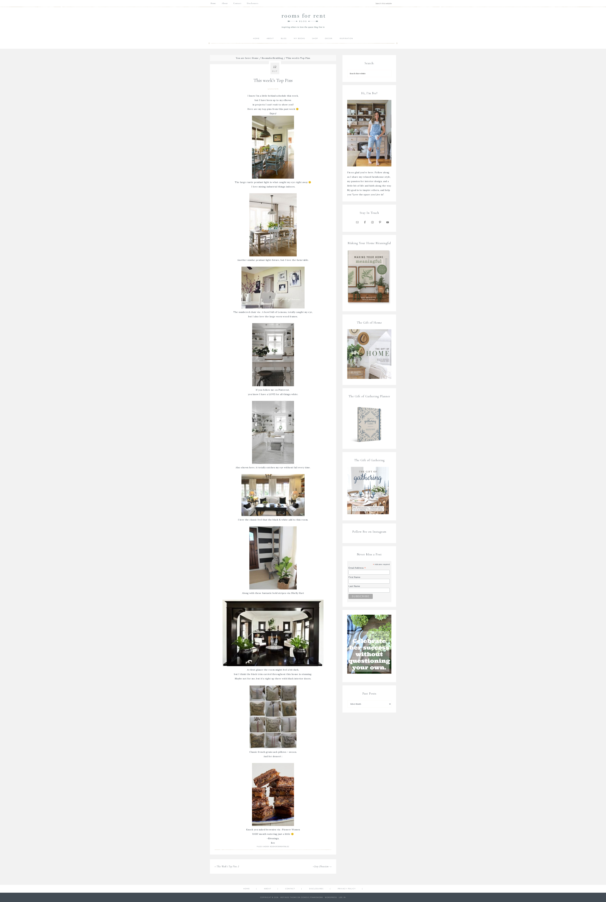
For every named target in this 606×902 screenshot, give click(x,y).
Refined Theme (288, 897)
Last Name (354, 586)
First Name (354, 577)
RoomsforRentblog (279, 847)
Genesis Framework (312, 897)
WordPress (331, 897)
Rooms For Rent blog (303, 21)
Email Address (357, 567)
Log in (342, 897)
